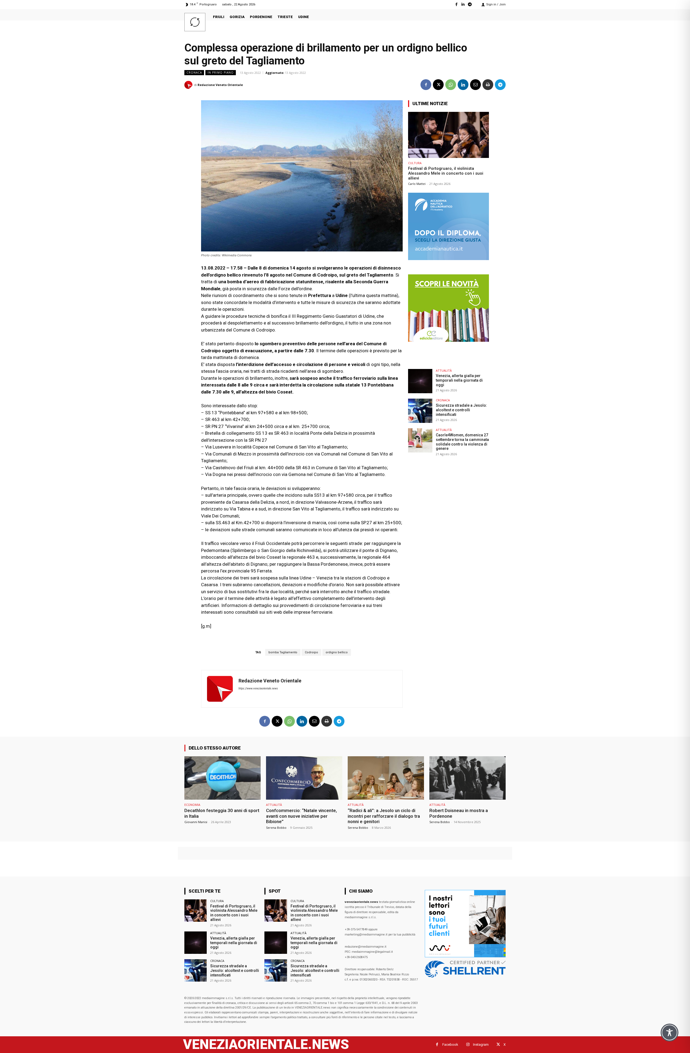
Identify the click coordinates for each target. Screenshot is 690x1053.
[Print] (487, 84)
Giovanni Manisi (195, 822)
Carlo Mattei (417, 184)
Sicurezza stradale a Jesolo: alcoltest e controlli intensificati (461, 410)
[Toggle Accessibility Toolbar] (669, 1032)
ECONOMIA (192, 804)
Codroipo (311, 652)
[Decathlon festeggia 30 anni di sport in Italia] (222, 778)
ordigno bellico (337, 652)
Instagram (481, 1044)
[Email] (475, 84)
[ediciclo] (448, 340)
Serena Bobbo (276, 828)
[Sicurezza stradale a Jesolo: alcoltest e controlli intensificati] (420, 411)
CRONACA (194, 72)
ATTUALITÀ (444, 370)
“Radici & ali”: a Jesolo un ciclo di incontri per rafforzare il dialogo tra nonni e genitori (384, 816)
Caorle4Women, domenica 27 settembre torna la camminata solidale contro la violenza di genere (462, 442)
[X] (438, 84)
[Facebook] (456, 4)
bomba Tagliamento (282, 652)
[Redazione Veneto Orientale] (189, 85)
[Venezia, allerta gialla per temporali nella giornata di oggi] (420, 381)
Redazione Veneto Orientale (220, 85)
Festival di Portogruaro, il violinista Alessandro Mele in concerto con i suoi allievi (445, 173)
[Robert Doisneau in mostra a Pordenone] (467, 778)
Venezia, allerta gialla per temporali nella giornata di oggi (459, 380)
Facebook (450, 1044)
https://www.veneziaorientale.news (258, 688)
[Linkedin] (463, 4)
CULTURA (415, 162)
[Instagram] (467, 1044)
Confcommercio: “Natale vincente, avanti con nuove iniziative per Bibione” (301, 816)
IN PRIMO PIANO (221, 72)
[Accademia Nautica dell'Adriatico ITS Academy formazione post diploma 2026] (448, 258)
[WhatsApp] (450, 84)
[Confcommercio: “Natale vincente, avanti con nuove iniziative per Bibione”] (304, 778)
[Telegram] (470, 4)
